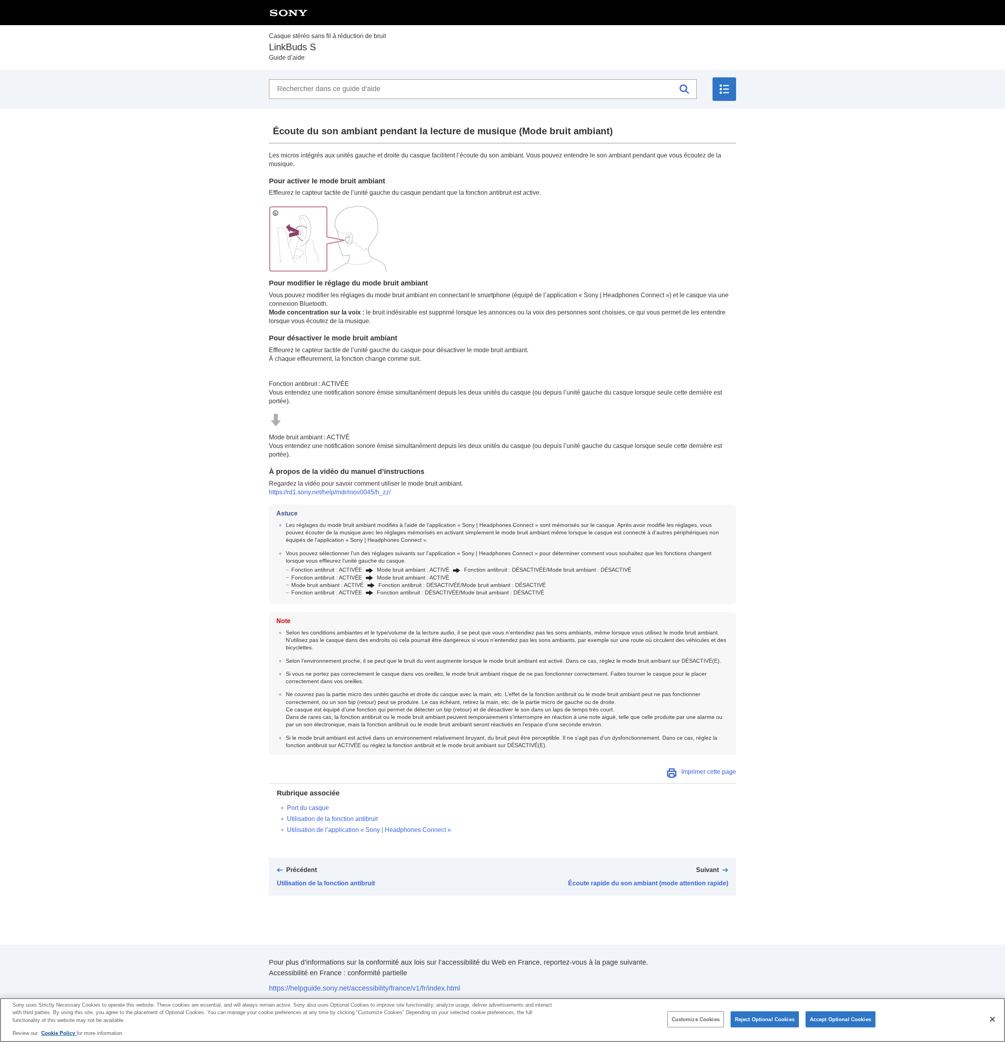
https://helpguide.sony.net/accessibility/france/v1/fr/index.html (364, 988)
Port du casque (308, 807)
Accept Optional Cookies (840, 1019)
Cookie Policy (59, 1033)
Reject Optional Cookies (765, 1019)
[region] (502, 1020)
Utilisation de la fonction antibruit (332, 818)
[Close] (992, 1019)
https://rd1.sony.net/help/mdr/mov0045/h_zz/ (330, 492)
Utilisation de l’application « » (369, 829)
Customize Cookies (696, 1019)
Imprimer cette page (708, 771)
